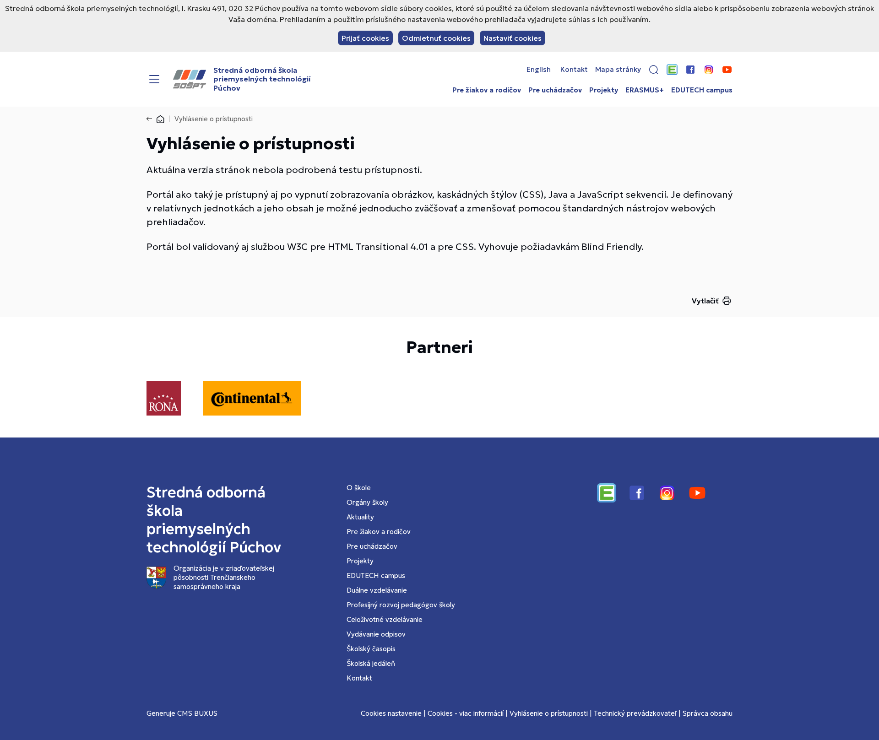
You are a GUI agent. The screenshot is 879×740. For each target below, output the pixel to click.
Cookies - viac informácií (466, 713)
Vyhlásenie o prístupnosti (549, 713)
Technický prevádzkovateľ (635, 713)
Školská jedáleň (371, 663)
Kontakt (574, 69)
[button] (654, 69)
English (538, 69)
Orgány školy (367, 502)
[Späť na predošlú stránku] (151, 119)
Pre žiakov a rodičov (486, 90)
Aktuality (360, 517)
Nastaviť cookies (512, 38)
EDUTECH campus (701, 90)
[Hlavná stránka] (160, 118)
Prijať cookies (365, 38)
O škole (359, 487)
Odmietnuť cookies (436, 38)
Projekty (603, 90)
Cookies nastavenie (391, 713)
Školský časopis (371, 648)
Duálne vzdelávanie (377, 590)
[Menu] (154, 79)
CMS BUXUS (197, 713)
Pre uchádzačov (555, 90)
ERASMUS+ (644, 90)
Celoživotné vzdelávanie (385, 619)
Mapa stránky (618, 69)
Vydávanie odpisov (376, 634)
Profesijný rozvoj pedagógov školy (401, 604)
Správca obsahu (707, 713)
